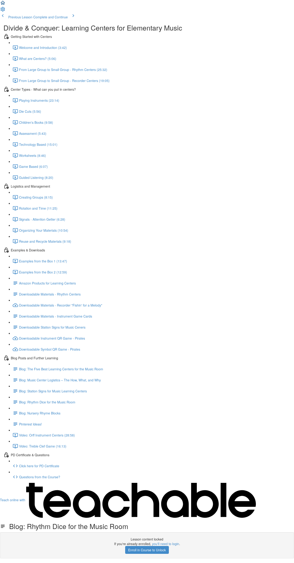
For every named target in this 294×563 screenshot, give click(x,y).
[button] (3, 4)
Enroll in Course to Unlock (147, 550)
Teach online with (13, 500)
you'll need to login (165, 543)
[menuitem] (3, 10)
